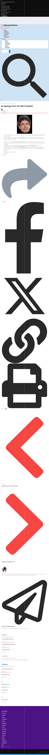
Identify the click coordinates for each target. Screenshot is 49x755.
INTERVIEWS (6, 33)
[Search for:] (6, 52)
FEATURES (6, 34)
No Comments (3, 111)
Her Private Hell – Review (6, 674)
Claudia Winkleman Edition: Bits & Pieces (9, 644)
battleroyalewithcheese (10, 25)
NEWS (5, 30)
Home (2, 103)
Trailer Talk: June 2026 (6, 649)
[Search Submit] (10, 51)
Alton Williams (4, 110)
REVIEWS (6, 31)
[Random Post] (1, 49)
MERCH (5, 35)
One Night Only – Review (5, 684)
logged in (7, 658)
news (6, 408)
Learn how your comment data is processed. (21, 659)
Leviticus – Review (5, 699)
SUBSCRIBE (6, 37)
